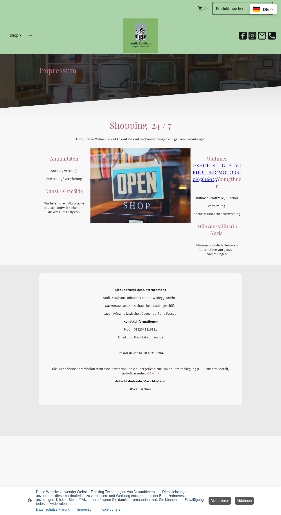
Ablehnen (244, 500)
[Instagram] (252, 36)
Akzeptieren (220, 500)
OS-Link (153, 373)
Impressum (85, 509)
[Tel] (272, 36)
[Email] (262, 36)
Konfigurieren (111, 509)
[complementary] (263, 9)
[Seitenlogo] (140, 35)
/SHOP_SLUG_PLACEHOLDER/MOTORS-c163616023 (217, 172)
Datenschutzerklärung (53, 509)
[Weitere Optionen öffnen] (30, 35)
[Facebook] (243, 36)
